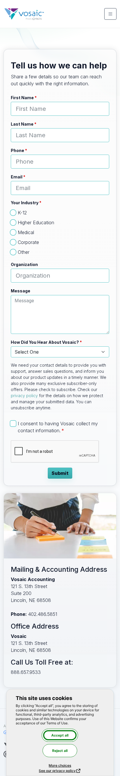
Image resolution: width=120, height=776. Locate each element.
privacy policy (24, 395)
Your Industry (24, 202)
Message (20, 290)
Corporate (28, 242)
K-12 (22, 213)
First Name (22, 97)
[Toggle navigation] (110, 14)
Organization (24, 264)
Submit (60, 473)
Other (23, 252)
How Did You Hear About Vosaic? (45, 342)
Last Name (22, 124)
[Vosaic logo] (24, 14)
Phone (17, 150)
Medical (26, 232)
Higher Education (36, 222)
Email (16, 176)
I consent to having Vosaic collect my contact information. (58, 427)
